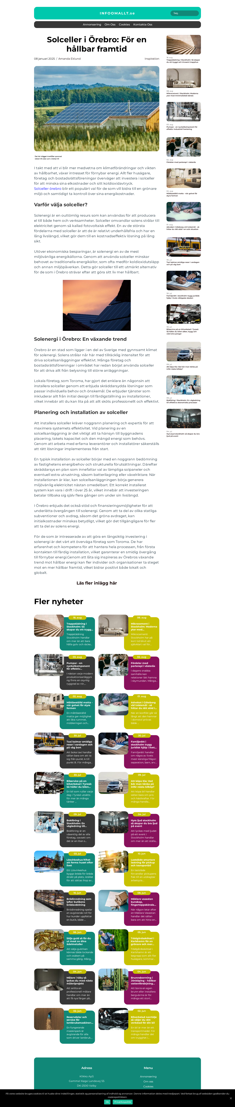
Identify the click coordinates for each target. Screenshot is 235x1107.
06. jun (77, 932)
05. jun (142, 932)
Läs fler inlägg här (97, 583)
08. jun (141, 892)
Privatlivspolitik (122, 1102)
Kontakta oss (142, 24)
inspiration (152, 58)
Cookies (124, 24)
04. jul (142, 814)
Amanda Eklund (69, 58)
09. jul (141, 774)
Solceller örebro (47, 189)
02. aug (141, 656)
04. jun (77, 971)
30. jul (77, 735)
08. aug (141, 617)
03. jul (77, 853)
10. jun (142, 853)
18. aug (77, 617)
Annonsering (92, 24)
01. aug (141, 696)
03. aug (77, 656)
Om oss (110, 24)
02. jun (77, 1010)
